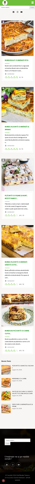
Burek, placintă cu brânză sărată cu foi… (16, 263)
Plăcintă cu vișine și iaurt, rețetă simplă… (16, 197)
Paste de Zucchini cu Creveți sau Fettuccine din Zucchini (22, 392)
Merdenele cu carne (19, 378)
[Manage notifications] (3, 480)
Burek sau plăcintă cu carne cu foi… (17, 332)
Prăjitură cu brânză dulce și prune (22, 405)
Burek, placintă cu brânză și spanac (17, 128)
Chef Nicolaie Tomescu (23, 475)
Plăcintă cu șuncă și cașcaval (23, 366)
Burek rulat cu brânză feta (16, 60)
